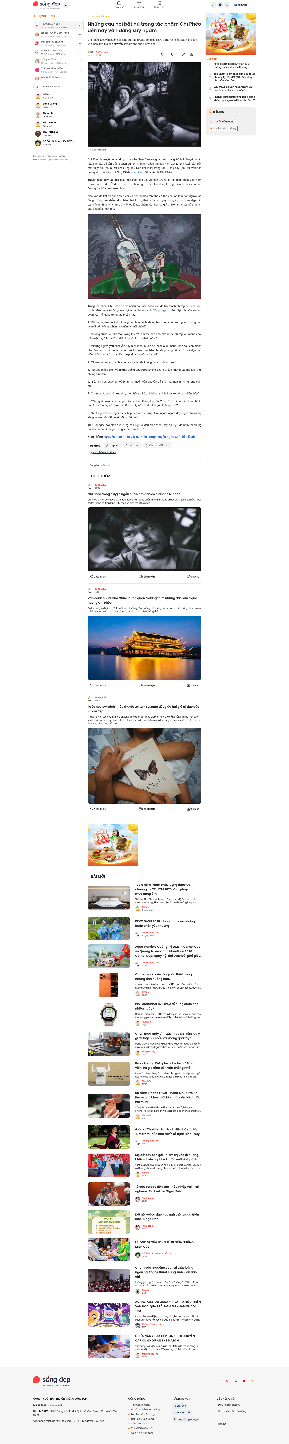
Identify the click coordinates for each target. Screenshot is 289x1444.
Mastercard (183, 1412)
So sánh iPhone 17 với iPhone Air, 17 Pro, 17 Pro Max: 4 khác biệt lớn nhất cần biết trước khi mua (167, 1097)
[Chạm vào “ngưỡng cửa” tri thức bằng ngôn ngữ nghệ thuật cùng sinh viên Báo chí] (109, 1280)
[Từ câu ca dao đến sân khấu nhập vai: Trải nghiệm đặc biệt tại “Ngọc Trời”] (109, 1194)
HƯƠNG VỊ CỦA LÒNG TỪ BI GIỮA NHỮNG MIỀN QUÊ (164, 1244)
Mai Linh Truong (150, 1353)
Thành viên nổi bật (50, 86)
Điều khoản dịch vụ (228, 1404)
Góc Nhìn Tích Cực (142, 1433)
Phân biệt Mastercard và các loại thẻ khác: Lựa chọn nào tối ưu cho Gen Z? (234, 98)
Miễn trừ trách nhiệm (56, 156)
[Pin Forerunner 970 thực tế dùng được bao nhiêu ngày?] (109, 1015)
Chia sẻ (195, 576)
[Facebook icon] (219, 1381)
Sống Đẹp (159, 310)
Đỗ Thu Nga (102, 52)
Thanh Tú (147, 1021)
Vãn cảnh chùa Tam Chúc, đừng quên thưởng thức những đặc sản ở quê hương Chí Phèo (142, 600)
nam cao (133, 445)
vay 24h (181, 1405)
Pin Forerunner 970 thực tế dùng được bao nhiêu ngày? (166, 1006)
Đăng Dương (148, 1051)
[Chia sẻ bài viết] (213, 5)
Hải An (145, 907)
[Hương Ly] (137, 1291)
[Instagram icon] (227, 1381)
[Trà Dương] (137, 1199)
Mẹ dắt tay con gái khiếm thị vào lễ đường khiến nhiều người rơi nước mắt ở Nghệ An (166, 1157)
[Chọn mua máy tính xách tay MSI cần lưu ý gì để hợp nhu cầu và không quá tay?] (109, 1044)
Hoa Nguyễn (101, 697)
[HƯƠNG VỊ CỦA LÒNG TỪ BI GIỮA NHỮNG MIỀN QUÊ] (109, 1250)
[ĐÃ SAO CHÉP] (183, 54)
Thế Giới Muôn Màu (142, 1428)
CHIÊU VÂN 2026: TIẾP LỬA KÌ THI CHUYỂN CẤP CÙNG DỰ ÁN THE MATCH (165, 1338)
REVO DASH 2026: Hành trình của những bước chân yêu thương (165, 923)
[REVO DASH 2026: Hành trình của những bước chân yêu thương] (109, 929)
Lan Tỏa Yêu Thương (143, 1414)
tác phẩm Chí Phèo (104, 452)
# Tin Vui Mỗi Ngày (99, 16)
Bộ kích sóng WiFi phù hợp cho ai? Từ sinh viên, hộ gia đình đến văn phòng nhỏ (166, 1065)
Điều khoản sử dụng (42, 159)
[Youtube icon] (244, 1381)
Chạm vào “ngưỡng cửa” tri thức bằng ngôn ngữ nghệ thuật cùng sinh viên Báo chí (166, 1272)
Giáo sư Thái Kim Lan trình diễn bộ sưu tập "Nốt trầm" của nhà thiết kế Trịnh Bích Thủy (167, 1131)
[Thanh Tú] (137, 1023)
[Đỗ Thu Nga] (90, 486)
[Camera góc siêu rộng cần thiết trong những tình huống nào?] (109, 985)
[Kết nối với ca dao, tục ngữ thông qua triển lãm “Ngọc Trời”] (109, 1222)
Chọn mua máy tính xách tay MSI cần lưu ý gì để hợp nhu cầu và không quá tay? (167, 1035)
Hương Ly (147, 1290)
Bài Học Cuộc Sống (142, 1419)
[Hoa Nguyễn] (90, 699)
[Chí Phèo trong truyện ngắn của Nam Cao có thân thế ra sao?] (144, 539)
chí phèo (113, 445)
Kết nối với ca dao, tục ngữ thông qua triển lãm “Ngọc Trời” (167, 1216)
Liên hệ (221, 1424)
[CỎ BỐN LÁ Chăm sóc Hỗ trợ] (137, 1255)
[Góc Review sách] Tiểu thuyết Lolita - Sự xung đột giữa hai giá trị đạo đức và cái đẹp (143, 709)
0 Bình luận (148, 576)
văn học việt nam (158, 445)
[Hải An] (137, 908)
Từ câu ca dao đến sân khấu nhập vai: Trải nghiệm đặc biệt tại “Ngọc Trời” (167, 1189)
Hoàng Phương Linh (152, 1324)
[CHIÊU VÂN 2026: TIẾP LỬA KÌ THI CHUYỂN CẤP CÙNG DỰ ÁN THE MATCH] (109, 1347)
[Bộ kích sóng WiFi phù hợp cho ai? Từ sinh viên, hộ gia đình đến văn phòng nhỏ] (109, 1074)
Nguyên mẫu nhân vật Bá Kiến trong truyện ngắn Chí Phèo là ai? (150, 437)
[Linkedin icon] (235, 1381)
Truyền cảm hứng (223, 121)
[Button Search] (66, 5)
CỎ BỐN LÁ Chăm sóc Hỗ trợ (156, 1253)
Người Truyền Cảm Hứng (145, 1409)
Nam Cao (137, 172)
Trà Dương (147, 1198)
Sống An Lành (139, 1423)
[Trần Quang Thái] (137, 934)
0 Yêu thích (100, 576)
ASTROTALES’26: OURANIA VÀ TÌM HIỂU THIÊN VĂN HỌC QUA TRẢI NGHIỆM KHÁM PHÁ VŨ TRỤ (168, 1306)
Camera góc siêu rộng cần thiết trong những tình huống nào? (163, 976)
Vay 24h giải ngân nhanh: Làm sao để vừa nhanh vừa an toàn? (233, 88)
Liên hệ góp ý (39, 156)
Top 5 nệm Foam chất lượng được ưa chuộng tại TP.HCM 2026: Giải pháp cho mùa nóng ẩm (164, 889)
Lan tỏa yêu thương (224, 128)
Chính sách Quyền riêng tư (233, 1411)
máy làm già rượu (187, 1419)
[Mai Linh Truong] (137, 1355)
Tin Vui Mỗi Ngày (140, 1404)
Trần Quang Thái (150, 932)
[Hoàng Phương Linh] (137, 1325)
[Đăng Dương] (137, 1053)
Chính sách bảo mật (62, 159)
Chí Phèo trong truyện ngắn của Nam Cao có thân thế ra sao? (134, 494)
